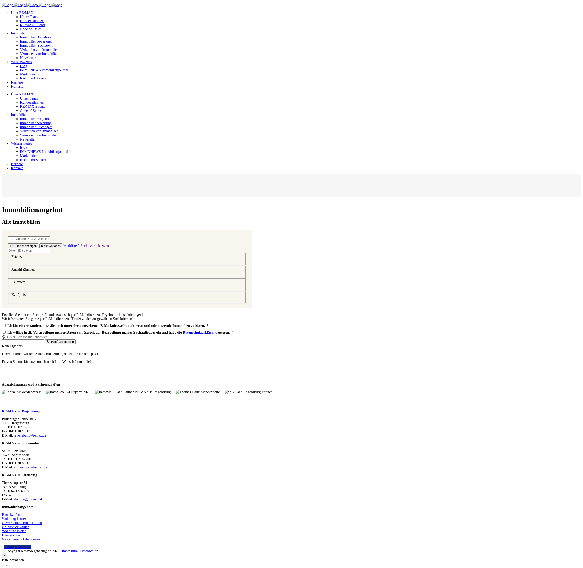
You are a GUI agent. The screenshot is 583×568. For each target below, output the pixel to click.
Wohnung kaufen (14, 519)
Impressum (70, 551)
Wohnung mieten (14, 531)
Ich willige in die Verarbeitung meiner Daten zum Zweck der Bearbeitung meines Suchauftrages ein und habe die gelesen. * (120, 332)
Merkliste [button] (71, 246)
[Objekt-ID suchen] (52, 251)
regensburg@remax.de (30, 435)
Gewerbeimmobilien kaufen (22, 523)
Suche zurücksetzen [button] (94, 246)
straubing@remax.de (28, 499)
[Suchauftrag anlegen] (8, 565)
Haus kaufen (11, 515)
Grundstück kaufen (15, 527)
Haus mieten (11, 535)
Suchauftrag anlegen (60, 341)
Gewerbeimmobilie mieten (21, 539)
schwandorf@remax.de (30, 467)
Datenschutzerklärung (200, 332)
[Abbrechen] (3, 565)
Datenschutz (89, 551)
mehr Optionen (51, 246)
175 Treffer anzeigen (23, 246)
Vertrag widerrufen (17, 547)
